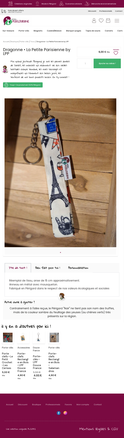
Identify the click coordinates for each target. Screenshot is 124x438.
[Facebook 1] (58, 413)
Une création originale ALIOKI (21, 429)
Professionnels (53, 404)
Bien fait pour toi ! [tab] (47, 267)
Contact (98, 404)
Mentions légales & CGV (98, 428)
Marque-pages (73, 30)
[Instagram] (65, 413)
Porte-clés (24, 30)
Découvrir (23, 404)
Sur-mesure (8, 30)
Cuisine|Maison (54, 30)
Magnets (38, 30)
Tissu (32, 41)
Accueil (6, 41)
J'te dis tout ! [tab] (18, 267)
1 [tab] (60, 252)
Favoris (68, 404)
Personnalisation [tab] (78, 267)
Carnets (109, 30)
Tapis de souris (93, 30)
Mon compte (83, 404)
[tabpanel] (60, 172)
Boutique (14, 41)
